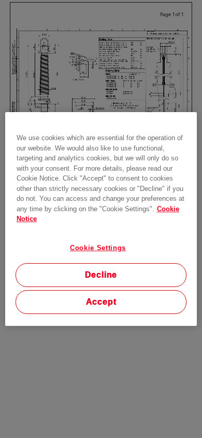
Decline (101, 274)
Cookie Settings (98, 248)
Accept (101, 301)
